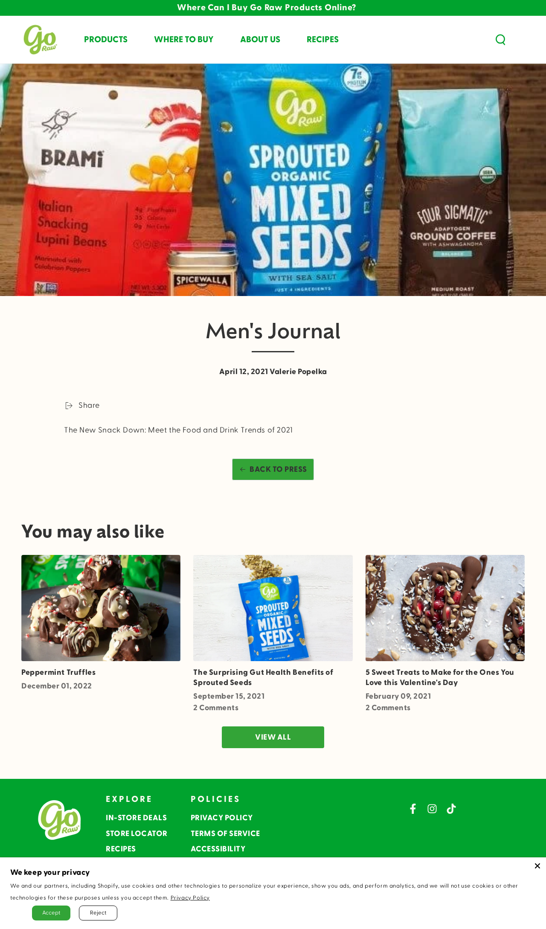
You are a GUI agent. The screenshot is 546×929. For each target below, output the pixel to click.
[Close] (537, 866)
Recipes (121, 849)
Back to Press (278, 469)
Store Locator (137, 833)
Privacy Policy (222, 818)
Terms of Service (225, 833)
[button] (500, 39)
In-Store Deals (136, 818)
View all (273, 737)
